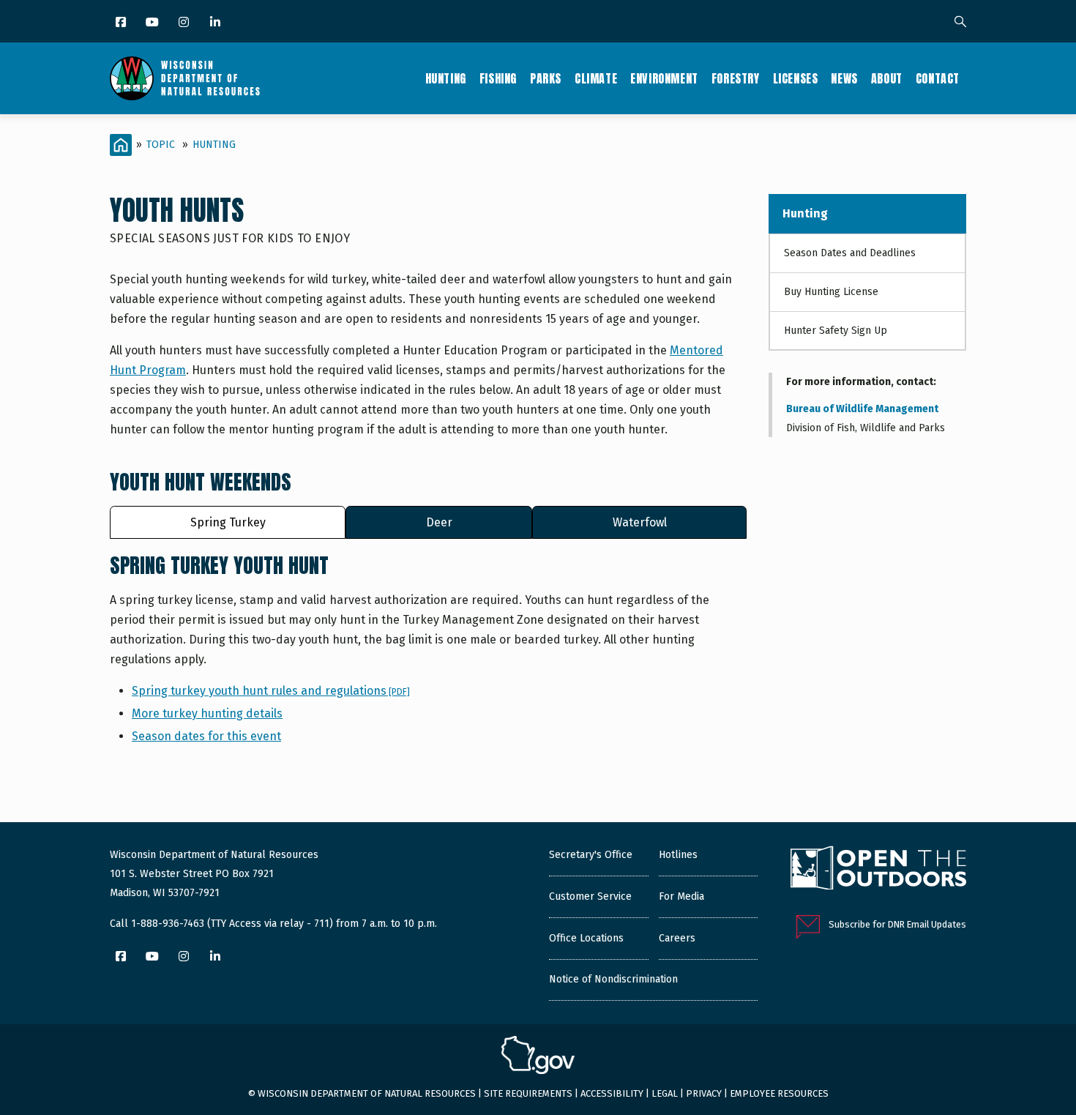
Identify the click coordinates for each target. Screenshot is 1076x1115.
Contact (938, 78)
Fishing (498, 78)
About (887, 78)
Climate (596, 78)
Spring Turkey (228, 522)
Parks (545, 78)
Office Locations (586, 938)
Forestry (735, 78)
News (844, 78)
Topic (160, 144)
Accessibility (611, 1093)
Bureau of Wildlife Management (862, 409)
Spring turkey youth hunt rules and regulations (271, 691)
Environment (664, 78)
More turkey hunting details (207, 713)
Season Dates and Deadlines (850, 253)
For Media (681, 896)
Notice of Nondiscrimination (613, 979)
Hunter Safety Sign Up (835, 330)
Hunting (445, 78)
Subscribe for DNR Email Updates (897, 924)
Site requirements (528, 1093)
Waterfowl (640, 522)
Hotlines (678, 855)
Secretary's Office (590, 855)
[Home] (185, 78)
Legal (664, 1093)
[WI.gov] (538, 1057)
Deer (439, 522)
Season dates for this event (206, 736)
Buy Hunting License (831, 292)
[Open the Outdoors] (878, 870)
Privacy (704, 1093)
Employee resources (779, 1093)
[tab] (227, 522)
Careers (677, 938)
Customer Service (590, 896)
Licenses (795, 78)
